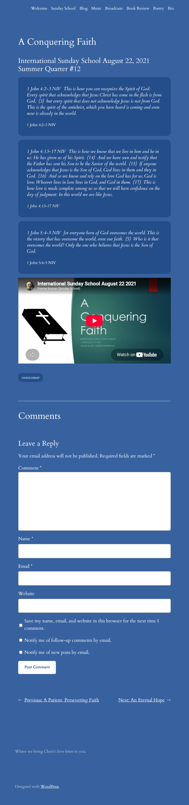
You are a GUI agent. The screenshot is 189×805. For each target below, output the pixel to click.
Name (25, 539)
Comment (30, 468)
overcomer (31, 377)
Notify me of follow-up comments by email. (67, 640)
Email (25, 566)
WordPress (50, 786)
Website (26, 593)
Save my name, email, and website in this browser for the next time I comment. (91, 624)
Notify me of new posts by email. (57, 652)
